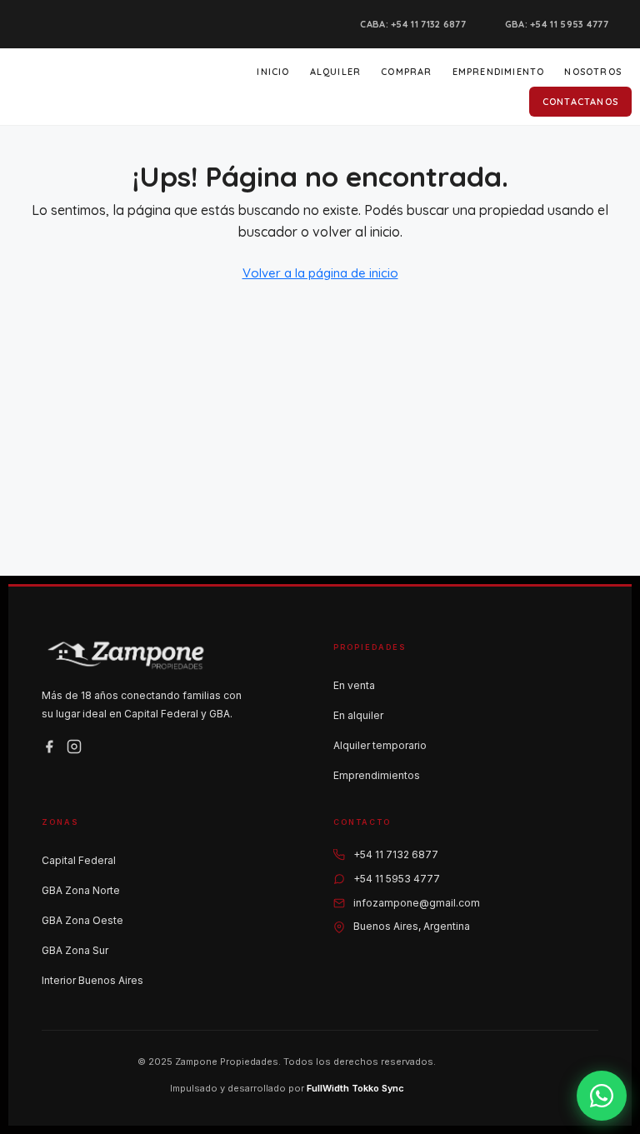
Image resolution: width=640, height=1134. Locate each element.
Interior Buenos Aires (92, 980)
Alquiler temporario (380, 745)
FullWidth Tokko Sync (355, 1088)
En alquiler (358, 715)
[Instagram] (74, 746)
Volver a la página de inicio (320, 273)
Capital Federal (79, 860)
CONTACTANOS (580, 101)
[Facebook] (49, 746)
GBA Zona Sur (75, 950)
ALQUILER (336, 71)
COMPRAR (406, 71)
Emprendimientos (376, 775)
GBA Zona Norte (81, 890)
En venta (354, 685)
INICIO (273, 71)
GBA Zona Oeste (82, 920)
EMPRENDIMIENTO (498, 71)
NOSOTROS (593, 71)
